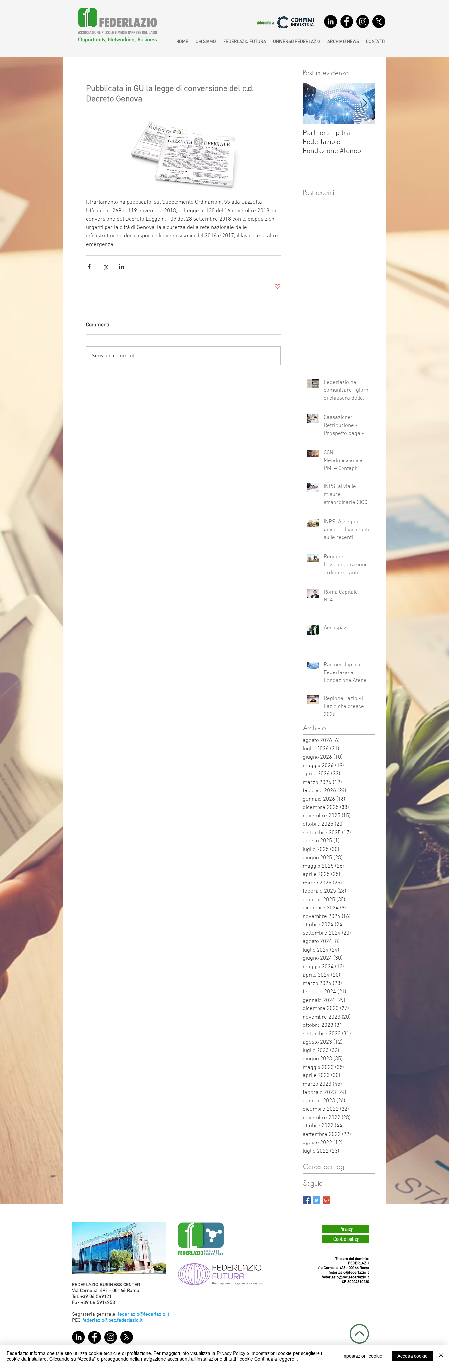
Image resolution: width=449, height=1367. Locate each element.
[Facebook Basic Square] (307, 1200)
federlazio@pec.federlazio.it (345, 1277)
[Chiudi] (441, 1356)
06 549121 (100, 1297)
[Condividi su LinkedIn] (121, 266)
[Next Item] (364, 104)
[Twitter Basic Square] (316, 1200)
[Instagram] (362, 21)
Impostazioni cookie (361, 1356)
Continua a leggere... (276, 1358)
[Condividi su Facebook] (89, 266)
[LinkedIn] (330, 21)
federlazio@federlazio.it (349, 1272)
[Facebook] (346, 21)
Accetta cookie (412, 1356)
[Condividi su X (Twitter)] (105, 266)
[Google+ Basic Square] (326, 1200)
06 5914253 (102, 1303)
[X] (378, 21)
